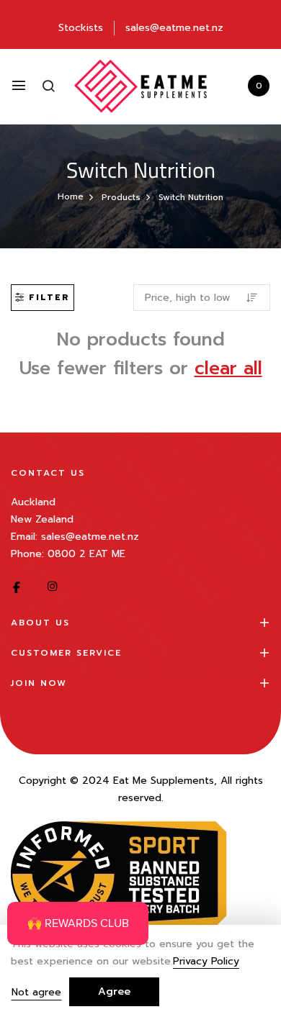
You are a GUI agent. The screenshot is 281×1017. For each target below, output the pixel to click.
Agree (114, 991)
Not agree (36, 992)
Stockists (80, 27)
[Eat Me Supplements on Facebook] (16, 587)
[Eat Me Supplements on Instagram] (53, 587)
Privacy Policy (206, 962)
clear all (228, 368)
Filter (49, 297)
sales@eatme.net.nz (174, 27)
